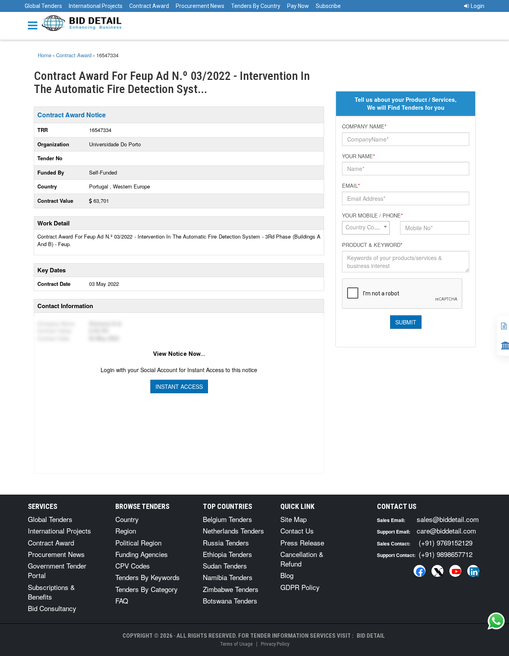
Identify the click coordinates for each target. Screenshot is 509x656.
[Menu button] (34, 25)
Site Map (293, 519)
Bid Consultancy (52, 608)
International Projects (95, 6)
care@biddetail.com (446, 531)
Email (351, 185)
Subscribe (328, 6)
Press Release (302, 542)
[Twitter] (437, 571)
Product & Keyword (372, 244)
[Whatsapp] (496, 621)
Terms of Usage (236, 644)
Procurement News (200, 6)
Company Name (364, 126)
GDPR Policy (300, 587)
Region (125, 531)
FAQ (121, 601)
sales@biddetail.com (448, 519)
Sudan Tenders (225, 566)
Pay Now (298, 6)
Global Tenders (43, 6)
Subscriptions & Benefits (51, 592)
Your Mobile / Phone (372, 215)
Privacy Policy (275, 644)
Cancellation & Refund (301, 559)
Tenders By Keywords (147, 577)
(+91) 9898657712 (445, 554)
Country (127, 519)
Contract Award (149, 6)
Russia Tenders (226, 542)
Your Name (358, 156)
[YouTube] (455, 571)
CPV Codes (132, 566)
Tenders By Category (146, 589)
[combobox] (366, 228)
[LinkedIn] (473, 571)
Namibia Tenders (228, 577)
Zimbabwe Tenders (230, 589)
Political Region (138, 542)
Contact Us (297, 531)
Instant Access (179, 386)
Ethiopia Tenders (227, 554)
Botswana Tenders (230, 601)
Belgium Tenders (227, 519)
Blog (286, 575)
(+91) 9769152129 (445, 542)
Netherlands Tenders (233, 531)
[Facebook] (419, 571)
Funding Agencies (141, 554)
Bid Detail (371, 635)
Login (477, 6)
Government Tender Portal (57, 570)
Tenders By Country (255, 6)
